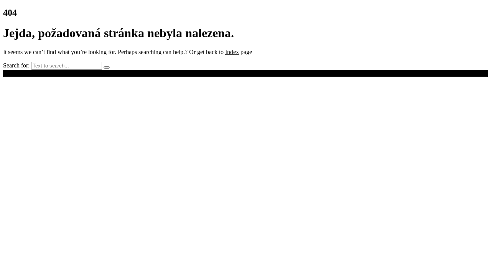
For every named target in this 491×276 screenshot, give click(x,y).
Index (232, 52)
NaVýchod (70, 73)
